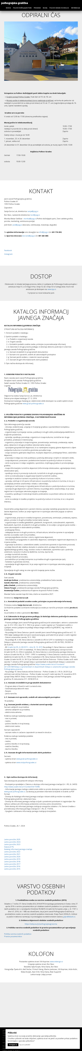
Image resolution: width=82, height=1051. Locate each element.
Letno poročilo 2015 (12, 869)
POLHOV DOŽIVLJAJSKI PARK (22, 8)
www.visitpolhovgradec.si (26, 762)
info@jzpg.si (44, 232)
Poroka (5, 1046)
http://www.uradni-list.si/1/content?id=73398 (22, 787)
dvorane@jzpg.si (28, 236)
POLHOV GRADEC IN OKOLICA (59, 8)
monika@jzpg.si (29, 218)
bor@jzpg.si (35, 215)
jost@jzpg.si (17, 225)
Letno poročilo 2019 (12, 859)
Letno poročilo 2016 (12, 866)
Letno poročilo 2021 (12, 854)
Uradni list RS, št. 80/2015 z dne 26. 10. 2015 (25, 647)
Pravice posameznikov (13, 936)
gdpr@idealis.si (69, 916)
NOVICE (8, 8)
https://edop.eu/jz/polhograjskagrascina (41, 924)
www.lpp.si (52, 289)
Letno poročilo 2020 (12, 856)
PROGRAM (37, 8)
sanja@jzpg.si (32, 211)
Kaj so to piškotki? (24, 1045)
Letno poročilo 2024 (12, 842)
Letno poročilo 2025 (12, 839)
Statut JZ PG (9, 847)
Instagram (8, 254)
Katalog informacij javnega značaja (18, 849)
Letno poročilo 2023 (12, 844)
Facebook (8, 250)
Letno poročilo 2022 (12, 852)
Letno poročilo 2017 (12, 864)
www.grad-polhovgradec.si (33, 403)
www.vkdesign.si (56, 961)
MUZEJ (45, 8)
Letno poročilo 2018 (12, 861)
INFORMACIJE (75, 8)
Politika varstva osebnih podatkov (17, 934)
